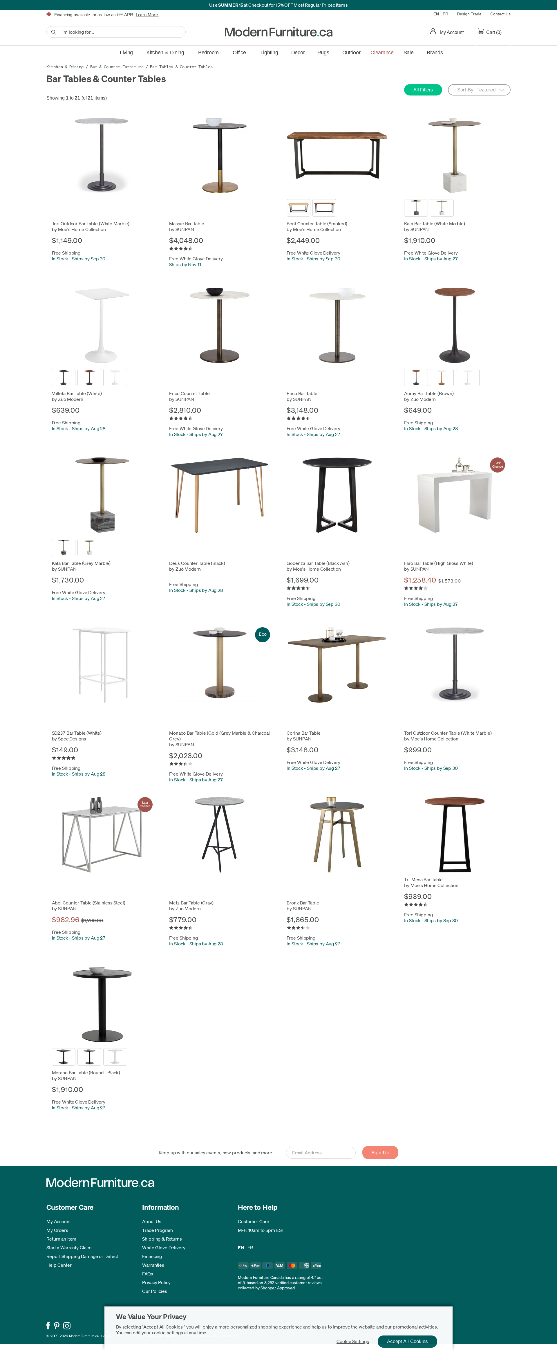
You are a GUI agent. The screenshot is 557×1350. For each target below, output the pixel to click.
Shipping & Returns (162, 1239)
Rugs (323, 52)
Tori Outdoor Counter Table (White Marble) (447, 733)
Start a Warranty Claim (69, 1247)
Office (239, 52)
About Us (151, 1221)
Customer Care (253, 1221)
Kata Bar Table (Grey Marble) (81, 563)
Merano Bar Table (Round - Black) (86, 1072)
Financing (152, 1256)
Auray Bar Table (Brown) (428, 393)
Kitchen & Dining (165, 52)
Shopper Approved (277, 1287)
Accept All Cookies (407, 1341)
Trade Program (157, 1230)
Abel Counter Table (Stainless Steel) (88, 903)
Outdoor (351, 52)
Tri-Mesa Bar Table (423, 879)
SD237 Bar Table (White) (77, 733)
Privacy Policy (156, 1282)
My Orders (57, 1230)
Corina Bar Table (303, 733)
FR (445, 14)
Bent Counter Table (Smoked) (317, 223)
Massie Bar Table (186, 223)
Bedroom (208, 52)
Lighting (269, 52)
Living (126, 52)
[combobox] (116, 32)
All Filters (423, 89)
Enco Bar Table (302, 393)
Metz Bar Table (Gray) (191, 903)
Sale (409, 52)
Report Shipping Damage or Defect (82, 1256)
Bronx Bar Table (303, 903)
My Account (58, 1221)
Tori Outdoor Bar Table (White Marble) (91, 223)
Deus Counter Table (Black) (197, 563)
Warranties (153, 1265)
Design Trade (469, 14)
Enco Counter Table (189, 393)
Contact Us (500, 14)
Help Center (59, 1265)
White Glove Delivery (163, 1247)
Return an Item (61, 1239)
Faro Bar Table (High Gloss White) (438, 563)
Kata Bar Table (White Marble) (434, 223)
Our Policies (154, 1291)
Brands (435, 52)
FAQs (147, 1274)
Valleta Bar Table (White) (77, 393)
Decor (298, 52)
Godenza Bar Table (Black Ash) (318, 563)
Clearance (381, 52)
